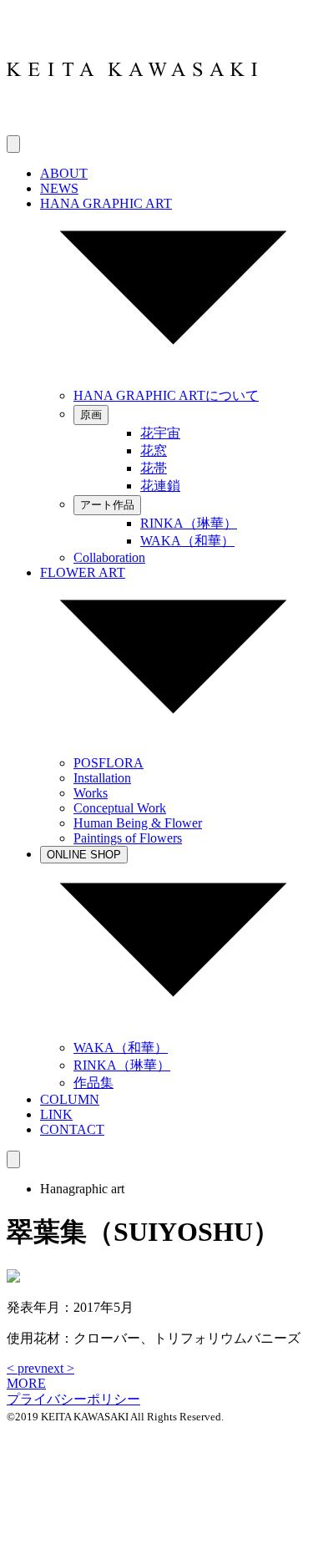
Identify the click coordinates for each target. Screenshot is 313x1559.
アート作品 (107, 505)
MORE (26, 1383)
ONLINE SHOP (84, 854)
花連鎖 (160, 485)
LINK (56, 1114)
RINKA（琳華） (188, 523)
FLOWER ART (82, 572)
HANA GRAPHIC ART (106, 203)
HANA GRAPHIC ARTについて (166, 395)
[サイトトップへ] (132, 127)
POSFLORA (108, 763)
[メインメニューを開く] (13, 144)
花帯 (153, 468)
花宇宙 (160, 433)
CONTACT (72, 1129)
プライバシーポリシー (73, 1399)
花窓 (153, 450)
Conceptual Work (119, 808)
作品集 (93, 1083)
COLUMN (69, 1099)
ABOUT (64, 173)
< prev (24, 1368)
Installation (102, 778)
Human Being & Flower (137, 823)
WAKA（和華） (187, 541)
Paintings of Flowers (127, 838)
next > (57, 1368)
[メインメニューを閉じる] (13, 1159)
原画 (91, 414)
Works (90, 793)
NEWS (59, 188)
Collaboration (109, 557)
